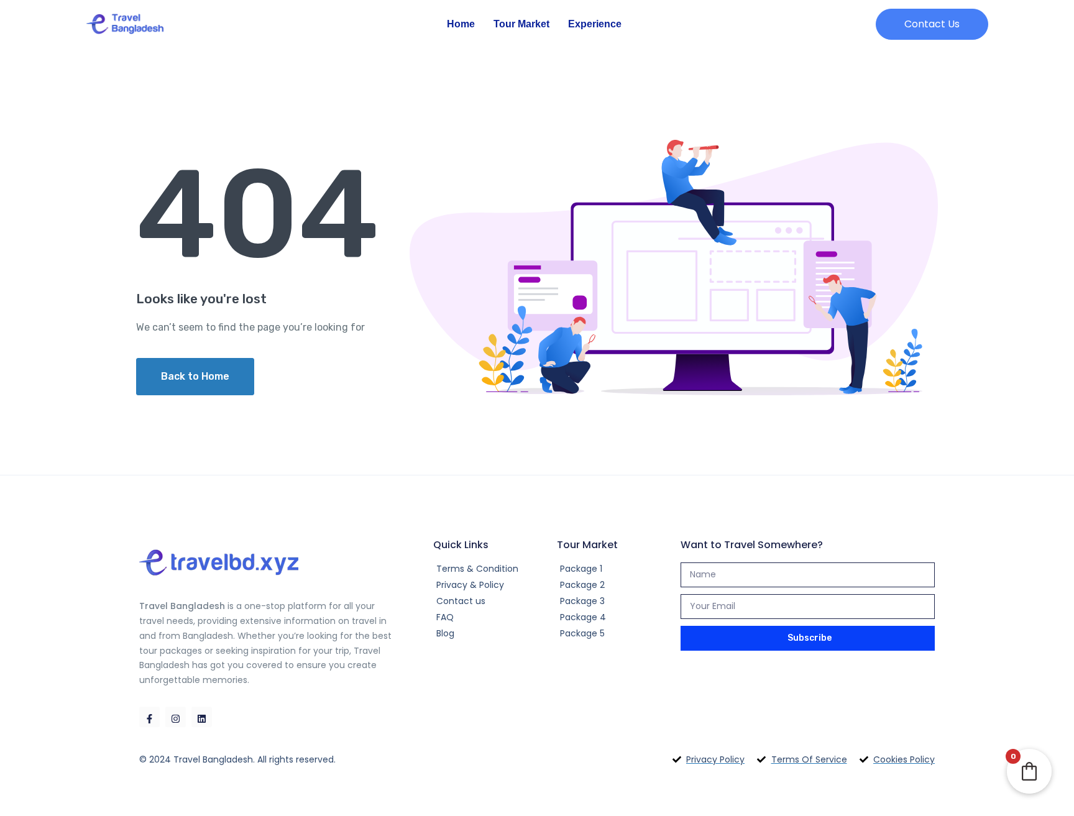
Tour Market (521, 24)
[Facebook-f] (149, 717)
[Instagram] (175, 717)
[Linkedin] (201, 717)
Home (461, 24)
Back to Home (195, 376)
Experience (595, 24)
